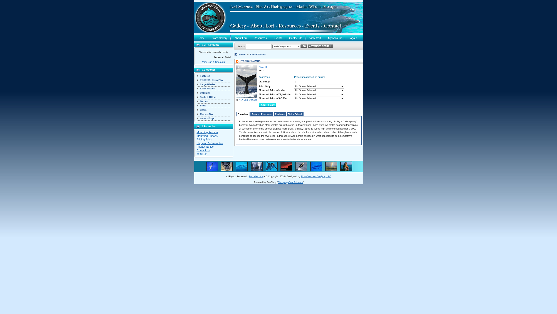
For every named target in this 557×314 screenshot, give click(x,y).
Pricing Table (204, 139)
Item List (201, 153)
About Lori (241, 38)
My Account (335, 38)
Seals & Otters (208, 97)
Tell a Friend (295, 114)
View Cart (315, 38)
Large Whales (207, 84)
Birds (203, 105)
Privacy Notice (205, 146)
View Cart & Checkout (213, 62)
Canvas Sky (206, 114)
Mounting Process (207, 132)
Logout (353, 38)
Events (278, 38)
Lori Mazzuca (256, 176)
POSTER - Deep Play (211, 80)
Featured (205, 76)
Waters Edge (207, 118)
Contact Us (295, 38)
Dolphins (205, 93)
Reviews (280, 114)
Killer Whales (207, 88)
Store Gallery (219, 38)
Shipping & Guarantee (210, 143)
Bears (203, 110)
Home (201, 38)
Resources (260, 38)
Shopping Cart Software (290, 182)
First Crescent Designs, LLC (316, 176)
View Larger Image (247, 100)
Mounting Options (207, 136)
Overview (243, 114)
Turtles (204, 101)
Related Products (262, 114)
